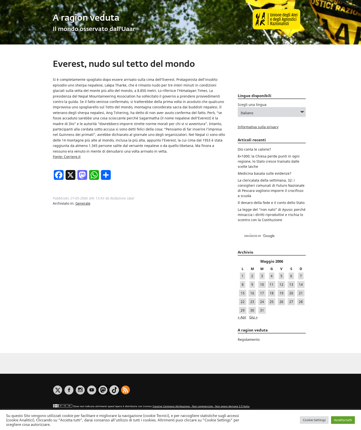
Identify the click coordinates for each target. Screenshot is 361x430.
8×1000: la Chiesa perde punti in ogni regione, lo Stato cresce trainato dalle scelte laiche (269, 161)
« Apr (242, 317)
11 (272, 284)
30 (252, 310)
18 (272, 293)
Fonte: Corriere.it (67, 156)
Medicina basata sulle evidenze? (264, 173)
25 (272, 301)
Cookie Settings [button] (314, 420)
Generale (82, 203)
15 (243, 293)
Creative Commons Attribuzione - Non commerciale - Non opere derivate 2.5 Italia (201, 406)
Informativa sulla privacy (258, 127)
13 (291, 284)
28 (301, 301)
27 (291, 301)
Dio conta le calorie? (254, 149)
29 (243, 310)
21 (301, 293)
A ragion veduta (86, 18)
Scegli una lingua (252, 104)
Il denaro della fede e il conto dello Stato (271, 202)
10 (262, 284)
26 (281, 301)
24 (262, 301)
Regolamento (249, 339)
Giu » (253, 317)
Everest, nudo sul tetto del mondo (124, 64)
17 (262, 293)
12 (281, 284)
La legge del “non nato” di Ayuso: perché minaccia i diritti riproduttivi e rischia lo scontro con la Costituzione (271, 214)
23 (252, 301)
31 (262, 310)
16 (252, 293)
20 (291, 293)
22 (243, 301)
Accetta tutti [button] (343, 420)
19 (281, 293)
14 (301, 284)
